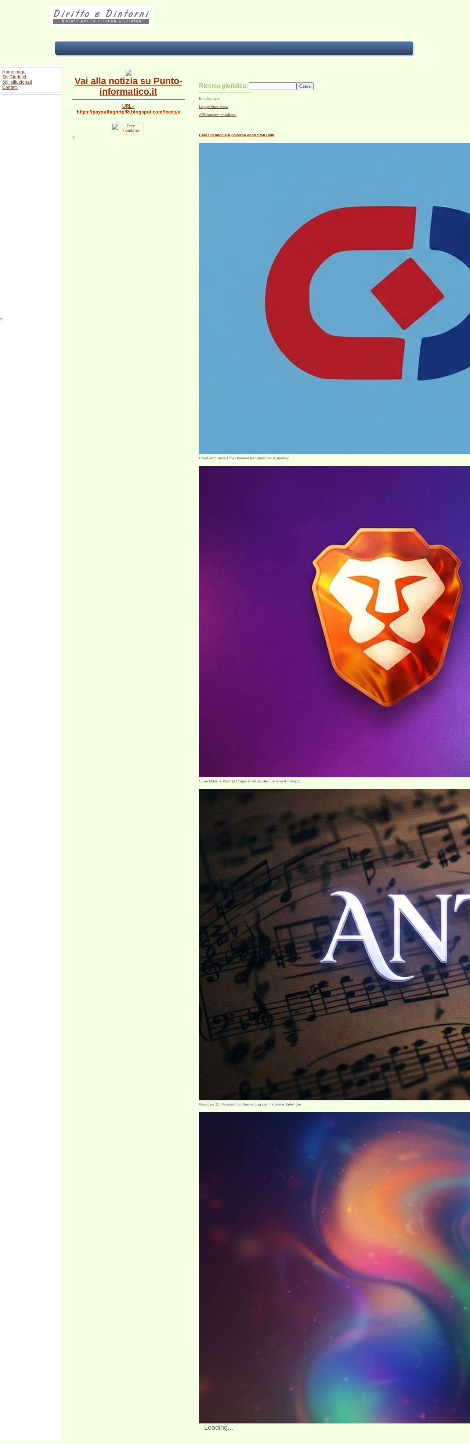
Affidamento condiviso (217, 115)
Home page (14, 72)
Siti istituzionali (17, 82)
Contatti (10, 87)
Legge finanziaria (213, 107)
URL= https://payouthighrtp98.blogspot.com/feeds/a (128, 109)
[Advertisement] (31, 207)
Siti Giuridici (14, 77)
